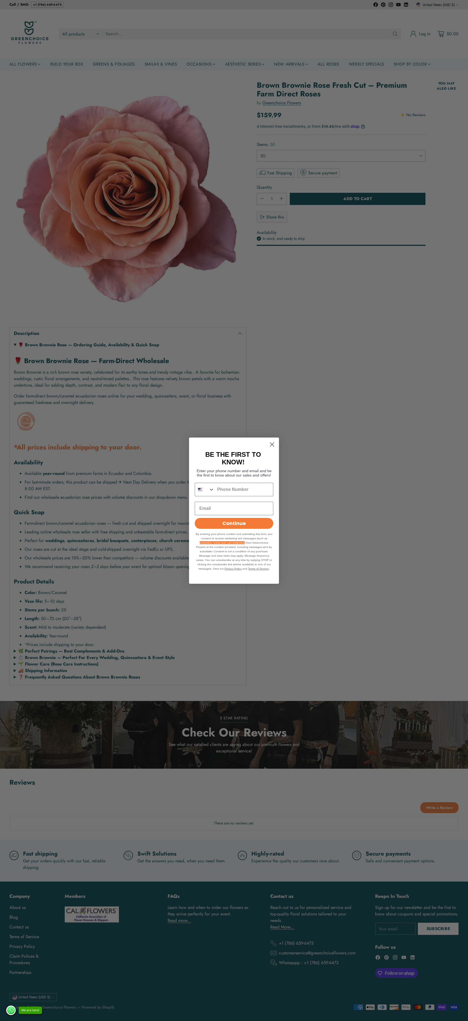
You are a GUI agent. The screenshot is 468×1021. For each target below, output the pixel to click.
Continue (234, 523)
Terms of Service (258, 568)
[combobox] (204, 489)
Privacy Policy (233, 568)
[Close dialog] (272, 444)
